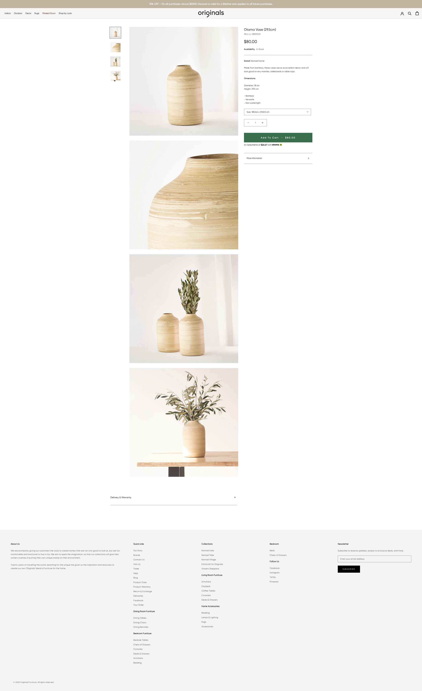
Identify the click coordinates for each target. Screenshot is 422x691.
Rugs (36, 13)
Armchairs (138, 658)
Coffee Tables (208, 590)
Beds (272, 550)
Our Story (137, 550)
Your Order (138, 605)
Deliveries (138, 596)
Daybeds (205, 586)
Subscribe (349, 569)
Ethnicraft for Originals (212, 564)
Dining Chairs (139, 622)
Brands (136, 555)
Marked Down (49, 13)
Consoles (138, 649)
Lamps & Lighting (209, 617)
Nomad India (207, 550)
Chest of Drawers (141, 644)
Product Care (140, 582)
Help (135, 573)
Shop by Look (65, 13)
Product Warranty (142, 587)
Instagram (275, 572)
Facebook (138, 600)
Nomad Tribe (207, 555)
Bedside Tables (140, 640)
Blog (135, 577)
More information (254, 158)
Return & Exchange (142, 591)
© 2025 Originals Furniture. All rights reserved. (33, 682)
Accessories (207, 626)
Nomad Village (208, 559)
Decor (28, 13)
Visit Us (136, 564)
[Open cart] (417, 13)
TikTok (273, 577)
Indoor (8, 13)
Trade (136, 568)
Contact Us (139, 559)
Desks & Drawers (141, 653)
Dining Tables (139, 618)
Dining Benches (140, 627)
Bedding (137, 663)
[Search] (409, 13)
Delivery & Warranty (120, 497)
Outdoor (18, 13)
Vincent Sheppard (210, 568)
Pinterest (274, 581)
